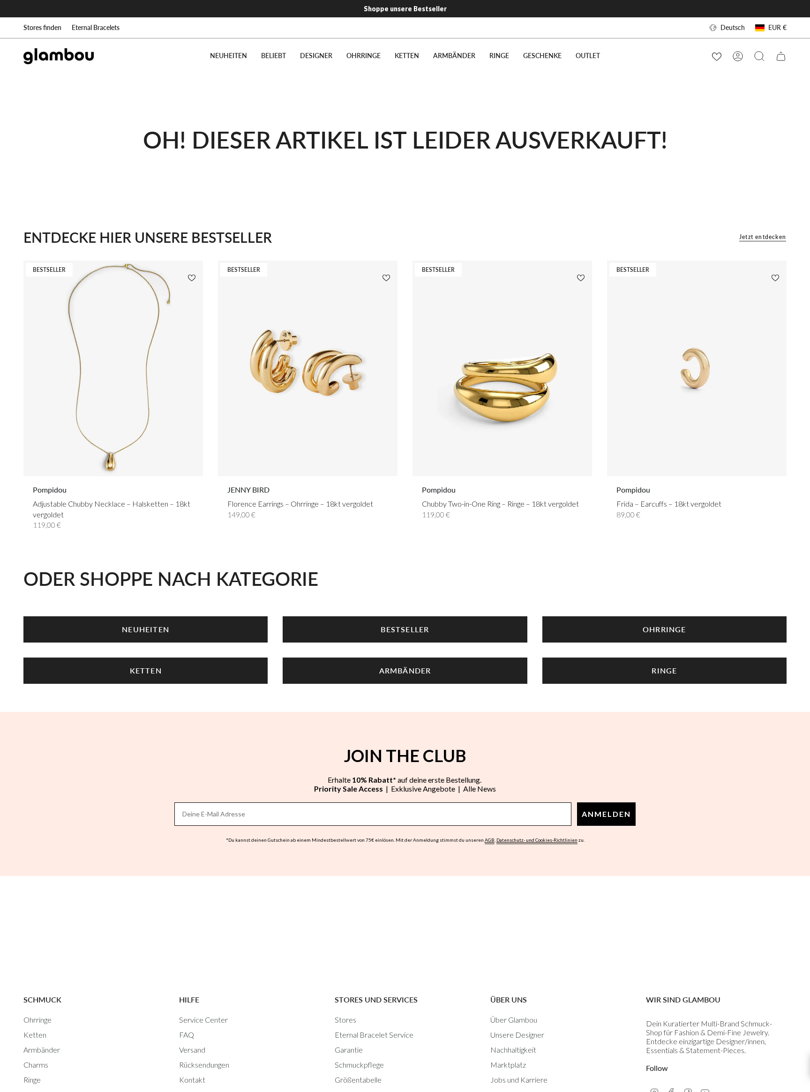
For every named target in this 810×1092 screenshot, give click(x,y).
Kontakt (192, 1079)
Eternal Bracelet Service (374, 1034)
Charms (35, 1064)
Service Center (203, 1019)
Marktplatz (508, 1064)
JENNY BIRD (248, 489)
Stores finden (42, 27)
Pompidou (50, 489)
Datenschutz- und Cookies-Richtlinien (537, 840)
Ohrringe (37, 1019)
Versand (192, 1049)
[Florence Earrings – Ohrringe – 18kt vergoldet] (308, 368)
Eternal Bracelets (96, 27)
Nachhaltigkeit (513, 1049)
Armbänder (41, 1049)
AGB (490, 840)
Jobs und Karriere (519, 1079)
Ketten (34, 1034)
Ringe (32, 1079)
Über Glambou (513, 1019)
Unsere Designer (517, 1034)
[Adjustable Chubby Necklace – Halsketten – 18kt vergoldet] (113, 368)
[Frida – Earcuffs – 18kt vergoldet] (697, 368)
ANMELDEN (606, 813)
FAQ (186, 1034)
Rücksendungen (204, 1064)
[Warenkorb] (781, 56)
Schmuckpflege (359, 1064)
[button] (273, 56)
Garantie (349, 1049)
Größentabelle (358, 1079)
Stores (345, 1019)
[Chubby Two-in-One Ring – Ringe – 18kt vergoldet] (502, 368)
